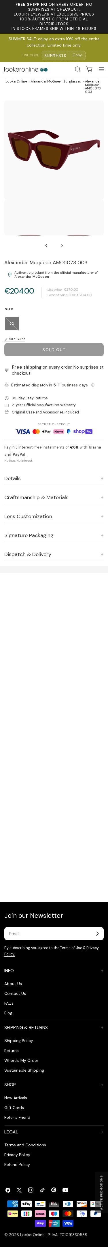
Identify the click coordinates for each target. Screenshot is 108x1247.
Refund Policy (17, 1164)
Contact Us (15, 993)
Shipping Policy (18, 1040)
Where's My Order (21, 1060)
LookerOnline (16, 81)
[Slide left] (46, 245)
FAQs (9, 1003)
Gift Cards (14, 1107)
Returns (11, 1050)
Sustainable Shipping (24, 1070)
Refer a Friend (17, 1117)
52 (14, 325)
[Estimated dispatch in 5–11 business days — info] (93, 385)
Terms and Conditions (25, 1145)
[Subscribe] (97, 933)
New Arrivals (15, 1097)
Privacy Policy (17, 1154)
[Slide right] (62, 245)
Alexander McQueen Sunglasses (56, 81)
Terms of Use (71, 948)
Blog (8, 1013)
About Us (13, 983)
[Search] (78, 69)
